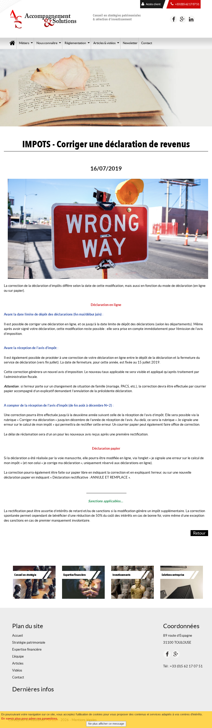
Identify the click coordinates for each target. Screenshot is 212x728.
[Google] (182, 19)
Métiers (26, 44)
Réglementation (78, 44)
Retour (199, 533)
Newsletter (130, 43)
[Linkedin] (191, 19)
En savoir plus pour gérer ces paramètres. (29, 718)
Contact (146, 43)
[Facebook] (173, 19)
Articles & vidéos (106, 44)
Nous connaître (49, 44)
